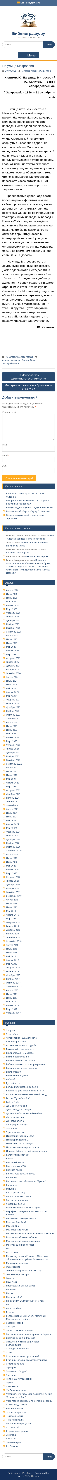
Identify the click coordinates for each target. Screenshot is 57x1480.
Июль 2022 (11, 771)
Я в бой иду (12, 1446)
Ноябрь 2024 (12, 669)
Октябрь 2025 (13, 627)
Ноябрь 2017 (12, 978)
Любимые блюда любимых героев (23, 1207)
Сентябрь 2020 (14, 850)
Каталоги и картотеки (17, 1154)
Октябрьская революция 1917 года (24, 1270)
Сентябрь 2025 (14, 631)
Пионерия (11, 1289)
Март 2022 (11, 786)
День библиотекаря (16, 1105)
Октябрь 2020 (13, 846)
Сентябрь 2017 (14, 986)
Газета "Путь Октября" (18, 1098)
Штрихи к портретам (17, 1431)
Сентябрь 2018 (14, 941)
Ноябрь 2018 (12, 933)
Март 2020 (11, 873)
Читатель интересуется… (19, 1423)
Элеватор (11, 1438)
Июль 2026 (11, 594)
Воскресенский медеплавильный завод (26, 1094)
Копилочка (11, 1185)
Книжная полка (14, 1169)
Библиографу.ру (28, 33)
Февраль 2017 (13, 1012)
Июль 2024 (11, 680)
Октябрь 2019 (13, 892)
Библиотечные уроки (17, 1075)
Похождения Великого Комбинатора (25, 1300)
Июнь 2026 (11, 597)
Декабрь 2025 (13, 620)
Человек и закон (14, 1408)
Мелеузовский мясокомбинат (21, 1237)
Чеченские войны (15, 1419)
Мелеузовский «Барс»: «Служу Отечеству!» (28, 511)
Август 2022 (12, 767)
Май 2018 (11, 956)
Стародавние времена (17, 1348)
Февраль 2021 (13, 831)
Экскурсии (11, 1434)
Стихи (9, 1352)
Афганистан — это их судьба (21, 1045)
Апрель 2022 (12, 782)
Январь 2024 (12, 703)
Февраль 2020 (13, 877)
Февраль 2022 (13, 790)
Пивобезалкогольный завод (20, 1285)
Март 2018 (11, 963)
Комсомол (11, 1177)
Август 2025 (12, 635)
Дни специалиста (15, 1120)
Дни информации (15, 1117)
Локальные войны (15, 1203)
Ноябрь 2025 (12, 624)
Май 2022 (11, 778)
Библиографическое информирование (26, 1064)
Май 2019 (11, 911)
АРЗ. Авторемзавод (16, 1041)
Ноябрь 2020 (12, 843)
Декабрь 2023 (13, 707)
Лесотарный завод (15, 1192)
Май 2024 (11, 688)
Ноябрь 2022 (12, 756)
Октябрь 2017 (13, 982)
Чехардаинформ (14, 1415)
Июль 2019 (11, 903)
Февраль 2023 (13, 744)
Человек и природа (16, 1412)
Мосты (9, 1248)
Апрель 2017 (12, 1005)
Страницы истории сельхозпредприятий (27, 1359)
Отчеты (10, 1278)
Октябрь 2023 (13, 714)
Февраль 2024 (13, 699)
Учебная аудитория (16, 1390)
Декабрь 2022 (13, 752)
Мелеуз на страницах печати (21, 1218)
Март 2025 (11, 654)
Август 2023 (12, 722)
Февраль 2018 (13, 967)
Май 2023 (11, 733)
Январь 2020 (12, 880)
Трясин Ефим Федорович (19, 1378)
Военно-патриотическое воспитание (25, 1090)
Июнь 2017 (11, 997)
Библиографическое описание (22, 1068)
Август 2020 (12, 854)
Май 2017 (11, 1001)
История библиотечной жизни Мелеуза (26, 1151)
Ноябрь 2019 (12, 888)
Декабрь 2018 (13, 929)
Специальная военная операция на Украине (29, 1334)
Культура (11, 1188)
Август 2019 (12, 899)
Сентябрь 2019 (14, 895)
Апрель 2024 (12, 692)
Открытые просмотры (17, 1274)
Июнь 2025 (11, 643)
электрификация (10, 363)
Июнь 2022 (11, 775)
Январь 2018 (12, 971)
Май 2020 (11, 865)
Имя (5, 444)
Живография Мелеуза (17, 1124)
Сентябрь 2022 (14, 763)
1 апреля (10, 1030)
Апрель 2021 (12, 824)
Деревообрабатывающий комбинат (24, 1113)
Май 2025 (11, 646)
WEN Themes (32, 1476)
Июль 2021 (11, 812)
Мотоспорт (12, 1252)
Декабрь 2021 (13, 794)
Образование (13, 1266)
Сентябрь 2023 (14, 718)
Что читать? (12, 1427)
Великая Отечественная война (22, 1086)
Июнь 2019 (11, 907)
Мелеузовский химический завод (23, 1241)
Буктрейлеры (13, 1083)
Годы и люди (12, 1101)
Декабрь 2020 (13, 839)
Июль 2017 (11, 994)
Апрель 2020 (12, 869)
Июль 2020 (11, 858)
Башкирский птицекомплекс (20, 1049)
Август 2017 (12, 990)
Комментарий (10, 412)
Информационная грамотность (22, 1147)
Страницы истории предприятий (22, 1356)
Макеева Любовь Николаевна (36, 70)
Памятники (11, 1281)
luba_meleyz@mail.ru (30, 3)
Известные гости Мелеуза (19, 1143)
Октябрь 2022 (13, 760)
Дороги (25, 360)
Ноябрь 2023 (12, 711)
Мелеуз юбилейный (16, 1222)
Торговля (11, 1375)
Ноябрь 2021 (12, 797)
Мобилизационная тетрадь (20, 1244)
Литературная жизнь (17, 1200)
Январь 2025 (12, 661)
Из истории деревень (17, 1139)
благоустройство (11, 360)
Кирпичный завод (15, 1162)
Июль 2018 (11, 948)
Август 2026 (12, 590)
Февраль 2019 (13, 922)
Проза (9, 1304)
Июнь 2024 (11, 684)
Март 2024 (11, 695)
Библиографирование (17, 1056)
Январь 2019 (12, 926)
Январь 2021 (12, 835)
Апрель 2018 (12, 960)
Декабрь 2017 (13, 975)
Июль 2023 (11, 726)
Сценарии (11, 1367)
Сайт (4, 466)
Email (5, 455)
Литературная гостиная (18, 1196)
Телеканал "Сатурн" (16, 1371)
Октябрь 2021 (13, 801)
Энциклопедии (13, 1442)
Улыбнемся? (12, 1386)
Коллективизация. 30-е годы (20, 1173)
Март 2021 (11, 827)
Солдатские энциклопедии (19, 1330)
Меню (31, 55)
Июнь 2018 (11, 952)
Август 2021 (12, 809)
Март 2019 (11, 918)
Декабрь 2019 (13, 884)
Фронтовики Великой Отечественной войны (29, 1400)
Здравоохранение (15, 1132)
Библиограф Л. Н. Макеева (20, 1052)
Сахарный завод (14, 1322)
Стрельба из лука (15, 1363)
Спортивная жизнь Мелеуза (20, 1337)
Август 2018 (12, 944)
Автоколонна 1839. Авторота (21, 1037)
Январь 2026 (12, 616)
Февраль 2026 (13, 612)
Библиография (13, 1071)
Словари (10, 1326)
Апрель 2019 (12, 914)
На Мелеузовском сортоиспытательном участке (29, 376)
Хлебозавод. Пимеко (17, 1404)
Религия (10, 1312)
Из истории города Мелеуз (19, 356)
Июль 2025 (11, 639)
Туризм (10, 1382)
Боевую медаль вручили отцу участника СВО (29, 507)
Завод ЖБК (11, 1128)
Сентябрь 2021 (14, 805)
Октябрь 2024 (13, 673)
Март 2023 (11, 741)
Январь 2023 (12, 748)
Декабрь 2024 (13, 665)
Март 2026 (11, 609)
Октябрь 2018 (13, 937)
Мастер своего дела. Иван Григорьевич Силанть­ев (28, 387)
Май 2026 (11, 601)
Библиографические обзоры (21, 1060)
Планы (9, 1293)
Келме (9, 1158)
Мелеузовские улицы (17, 1229)
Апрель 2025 (12, 650)
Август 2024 (12, 677)
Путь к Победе (13, 1308)
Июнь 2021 (11, 816)
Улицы (33, 360)
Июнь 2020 (11, 861)
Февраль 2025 (13, 658)
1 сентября (12, 1034)
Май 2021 (11, 820)
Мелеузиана (12, 1225)
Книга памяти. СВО (16, 1166)
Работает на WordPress (20, 1473)
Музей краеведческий (17, 1263)
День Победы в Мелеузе (18, 1109)
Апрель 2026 (12, 605)
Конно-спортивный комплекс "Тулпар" (26, 1181)
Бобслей (10, 1079)
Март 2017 (11, 1009)
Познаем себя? (14, 1297)
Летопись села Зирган (17, 552)
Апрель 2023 (12, 737)
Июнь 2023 (11, 729)
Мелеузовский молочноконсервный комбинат (30, 1233)
